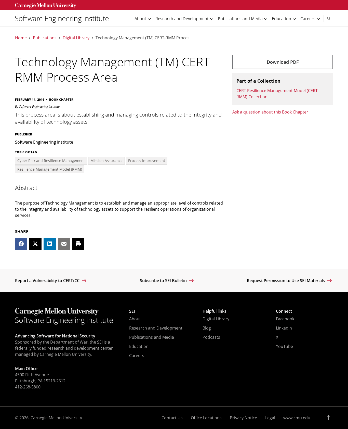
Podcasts (211, 337)
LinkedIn (284, 328)
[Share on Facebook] (21, 244)
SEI (132, 311)
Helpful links (214, 311)
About (135, 319)
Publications (45, 38)
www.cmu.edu (296, 418)
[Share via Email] (64, 244)
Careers (136, 355)
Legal (270, 418)
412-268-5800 (28, 387)
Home (21, 38)
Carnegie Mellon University (56, 418)
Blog (207, 328)
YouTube (284, 346)
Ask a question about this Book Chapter (270, 112)
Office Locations (206, 418)
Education (139, 346)
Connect (284, 311)
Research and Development (155, 328)
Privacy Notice (243, 418)
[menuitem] (64, 18)
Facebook (285, 319)
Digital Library (76, 38)
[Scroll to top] (330, 418)
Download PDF (283, 62)
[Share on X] (35, 244)
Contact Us (172, 418)
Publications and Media (151, 337)
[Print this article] (78, 244)
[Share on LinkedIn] (50, 244)
